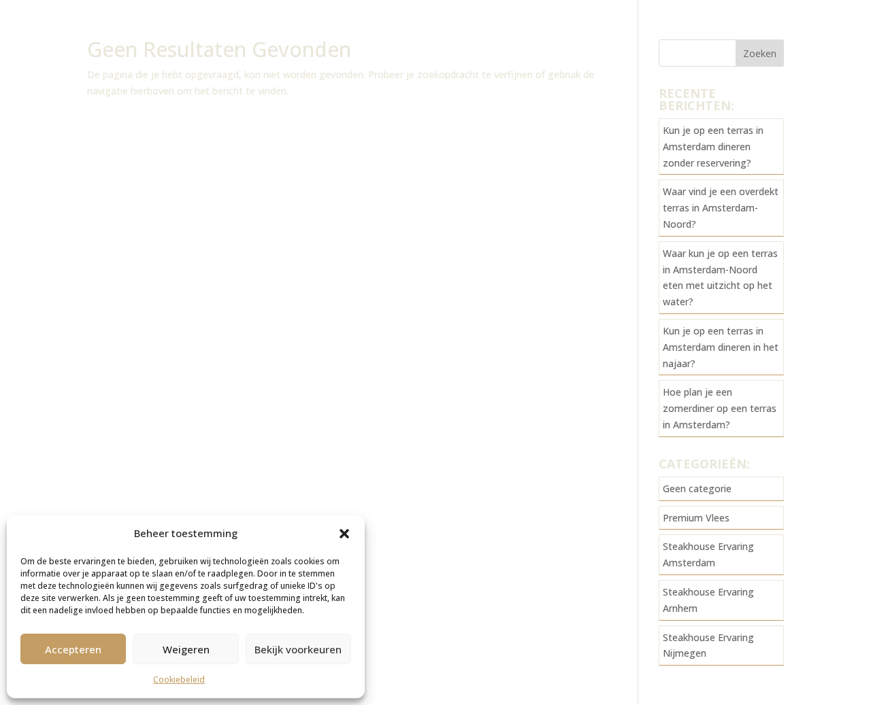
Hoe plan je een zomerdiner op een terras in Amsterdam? (719, 408)
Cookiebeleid (179, 679)
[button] (344, 533)
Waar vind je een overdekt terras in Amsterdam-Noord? (720, 207)
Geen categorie (697, 488)
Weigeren (186, 649)
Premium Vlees (696, 517)
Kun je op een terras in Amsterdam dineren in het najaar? (720, 347)
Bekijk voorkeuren (298, 649)
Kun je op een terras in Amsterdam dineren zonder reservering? (713, 146)
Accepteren (73, 649)
